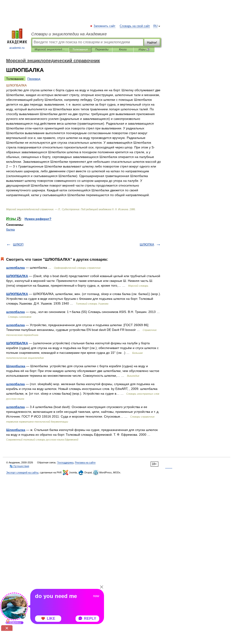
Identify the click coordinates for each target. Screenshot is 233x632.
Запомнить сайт (104, 26)
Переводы (102, 49)
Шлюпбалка (15, 366)
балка (10, 229)
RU (155, 26)
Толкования (80, 49)
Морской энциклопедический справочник (50, 49)
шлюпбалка (15, 267)
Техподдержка (65, 462)
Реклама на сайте (85, 462)
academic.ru (17, 47)
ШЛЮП (18, 244)
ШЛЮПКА (147, 244)
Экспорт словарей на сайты (22, 472)
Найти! (152, 42)
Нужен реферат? (38, 219)
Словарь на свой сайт (135, 26)
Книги (123, 49)
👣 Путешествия (19, 466)
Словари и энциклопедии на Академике (69, 34)
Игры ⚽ (144, 49)
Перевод (33, 79)
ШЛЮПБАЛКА (17, 276)
